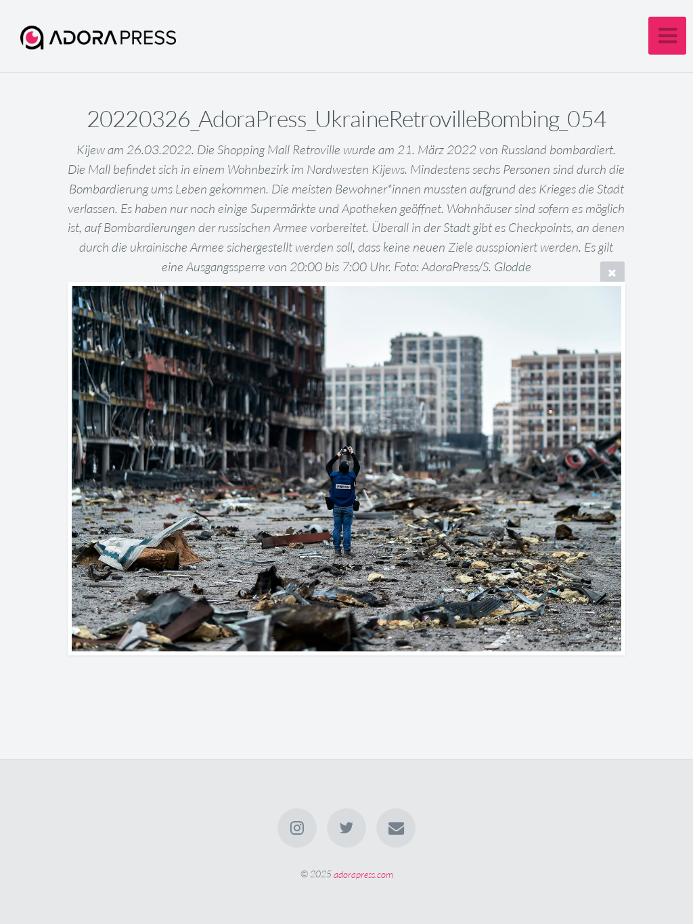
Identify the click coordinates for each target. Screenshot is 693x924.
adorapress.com (363, 873)
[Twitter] (346, 828)
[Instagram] (297, 828)
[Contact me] (396, 828)
